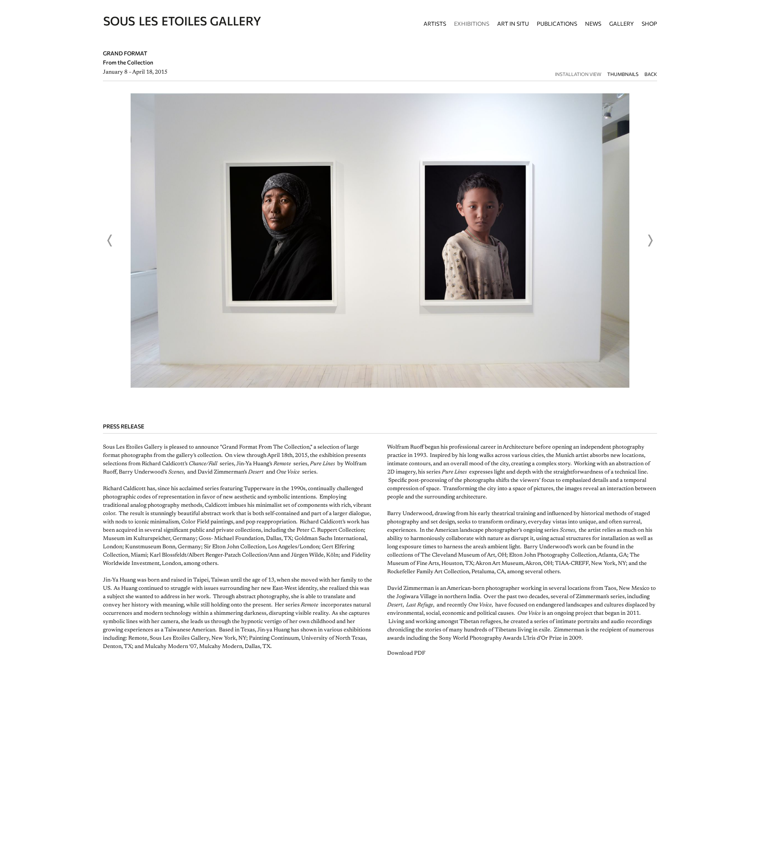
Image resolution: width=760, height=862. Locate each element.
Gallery (621, 23)
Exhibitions (471, 23)
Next (650, 240)
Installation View (578, 74)
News (593, 23)
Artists (435, 23)
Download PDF (406, 653)
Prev (110, 240)
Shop (649, 23)
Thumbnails (622, 74)
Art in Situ (513, 23)
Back (650, 74)
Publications (557, 23)
